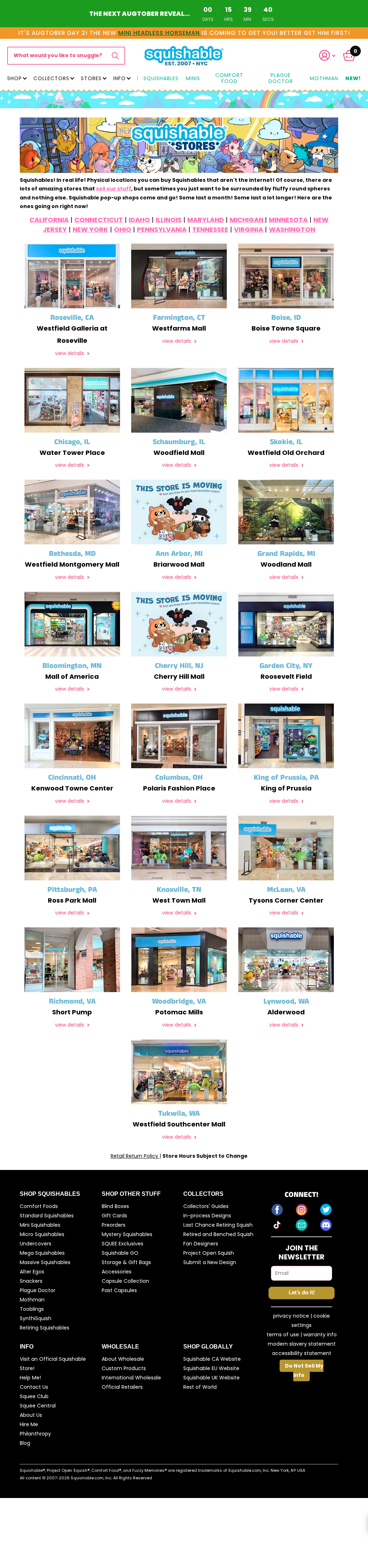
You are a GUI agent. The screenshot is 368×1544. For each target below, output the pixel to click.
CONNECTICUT (98, 219)
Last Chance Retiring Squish (218, 1225)
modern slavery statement (302, 1343)
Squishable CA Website (212, 1359)
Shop (14, 78)
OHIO (122, 229)
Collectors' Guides (206, 1206)
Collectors (51, 78)
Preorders (113, 1225)
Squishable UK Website (211, 1377)
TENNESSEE (210, 229)
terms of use (283, 1334)
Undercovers (35, 1243)
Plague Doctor (280, 78)
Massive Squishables (45, 1262)
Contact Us (34, 1387)
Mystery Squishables (127, 1234)
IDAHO (139, 219)
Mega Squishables (42, 1253)
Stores (91, 78)
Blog (25, 1443)
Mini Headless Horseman (160, 33)
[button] (330, 55)
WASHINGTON (292, 229)
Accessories (117, 1271)
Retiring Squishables (44, 1327)
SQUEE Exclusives (122, 1243)
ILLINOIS (168, 219)
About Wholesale (123, 1359)
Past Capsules (119, 1290)
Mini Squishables (40, 1225)
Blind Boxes (115, 1206)
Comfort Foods (39, 1206)
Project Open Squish (208, 1253)
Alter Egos (32, 1271)
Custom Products (124, 1368)
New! (353, 78)
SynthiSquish (35, 1318)
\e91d (115, 56)
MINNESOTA (288, 219)
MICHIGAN (247, 219)
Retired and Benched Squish (218, 1234)
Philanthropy (35, 1433)
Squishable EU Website (211, 1368)
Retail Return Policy (135, 1156)
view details (70, 353)
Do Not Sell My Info (304, 1370)
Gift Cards (114, 1215)
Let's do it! (301, 1293)
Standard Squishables (47, 1215)
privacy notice (291, 1315)
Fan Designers (200, 1243)
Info (119, 78)
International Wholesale (131, 1377)
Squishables (161, 78)
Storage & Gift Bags (126, 1262)
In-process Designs (207, 1215)
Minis (193, 78)
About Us (31, 1415)
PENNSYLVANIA (162, 229)
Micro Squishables (42, 1234)
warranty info (320, 1334)
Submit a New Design (209, 1262)
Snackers (31, 1281)
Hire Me (29, 1424)
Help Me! (30, 1377)
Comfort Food (229, 78)
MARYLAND (205, 219)
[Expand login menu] (327, 55)
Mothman (324, 78)
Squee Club (34, 1396)
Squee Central (38, 1405)
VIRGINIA (248, 229)
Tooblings (32, 1309)
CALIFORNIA (49, 219)
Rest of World (200, 1387)
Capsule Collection (125, 1281)
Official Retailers (122, 1387)
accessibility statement (301, 1353)
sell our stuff (113, 188)
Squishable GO (120, 1253)
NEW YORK (90, 229)
